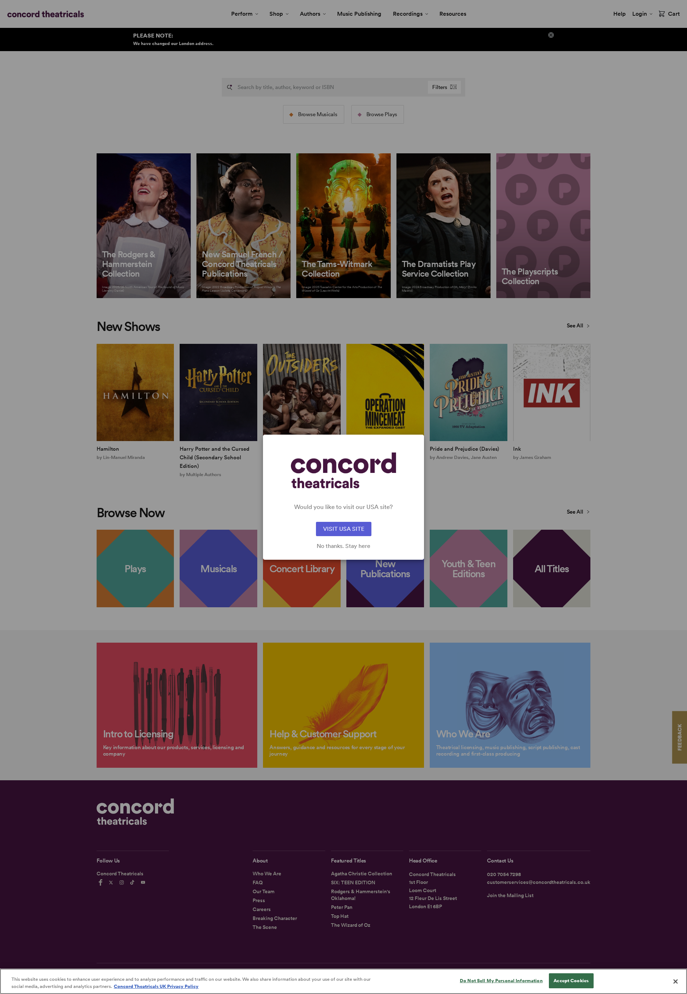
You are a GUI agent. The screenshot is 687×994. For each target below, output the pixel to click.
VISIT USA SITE (343, 528)
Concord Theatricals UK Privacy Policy (156, 986)
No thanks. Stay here (343, 546)
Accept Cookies (571, 980)
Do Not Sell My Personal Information (501, 980)
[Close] (675, 981)
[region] (343, 981)
